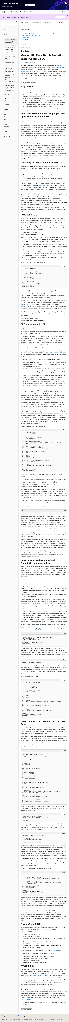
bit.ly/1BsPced (57, 352)
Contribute (25, 1019)
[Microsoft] (2, 12)
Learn (22, 22)
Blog (19, 1019)
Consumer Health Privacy (40, 1019)
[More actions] (66, 23)
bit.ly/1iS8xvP (60, 67)
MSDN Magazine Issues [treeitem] (8, 27)
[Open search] (62, 12)
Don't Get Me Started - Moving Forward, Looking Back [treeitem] (10, 98)
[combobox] (9, 24)
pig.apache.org (25, 306)
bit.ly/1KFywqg (24, 71)
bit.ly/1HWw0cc (39, 630)
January (48, 22)
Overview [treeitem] (6, 32)
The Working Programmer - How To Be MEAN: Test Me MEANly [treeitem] (11, 81)
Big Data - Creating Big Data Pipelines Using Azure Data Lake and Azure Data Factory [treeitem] (10, 63)
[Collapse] (17, 21)
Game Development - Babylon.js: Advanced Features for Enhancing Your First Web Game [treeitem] (10, 88)
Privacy (31, 1019)
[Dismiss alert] (66, 3)
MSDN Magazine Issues (35, 22)
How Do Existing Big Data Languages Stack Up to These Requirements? (38, 33)
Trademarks (59, 1019)
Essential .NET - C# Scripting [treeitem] (9, 93)
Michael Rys (25, 62)
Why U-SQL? (24, 32)
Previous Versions (13, 1019)
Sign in (65, 11)
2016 (43, 22)
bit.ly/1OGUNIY (42, 185)
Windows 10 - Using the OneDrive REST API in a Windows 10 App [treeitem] (10, 75)
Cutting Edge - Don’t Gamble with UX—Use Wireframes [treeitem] (10, 56)
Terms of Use (52, 1019)
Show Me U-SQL (25, 37)
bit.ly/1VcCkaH (60, 65)
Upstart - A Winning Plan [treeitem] (10, 45)
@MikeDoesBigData (25, 999)
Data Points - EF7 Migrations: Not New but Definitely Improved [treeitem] (10, 70)
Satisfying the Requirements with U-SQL (31, 35)
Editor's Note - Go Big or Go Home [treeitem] (10, 103)
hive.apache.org (43, 120)
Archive (26, 22)
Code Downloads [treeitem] (8, 107)
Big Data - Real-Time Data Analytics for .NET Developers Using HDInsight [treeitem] (10, 50)
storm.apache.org (38, 975)
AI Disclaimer (4, 1019)
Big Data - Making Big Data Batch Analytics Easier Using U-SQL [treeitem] (10, 41)
